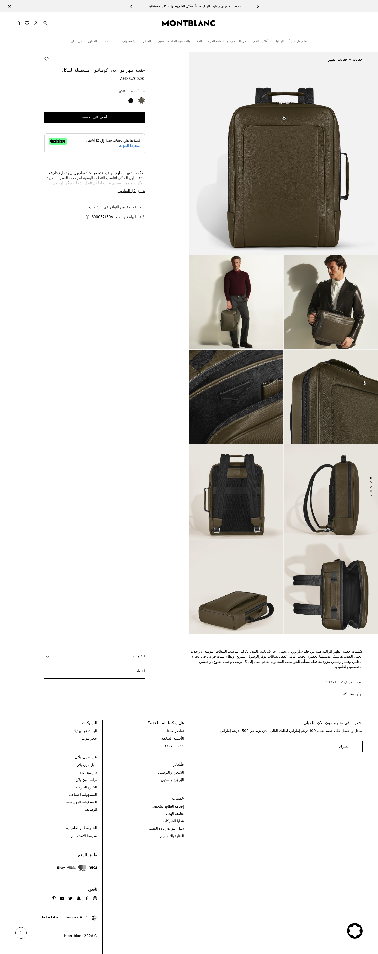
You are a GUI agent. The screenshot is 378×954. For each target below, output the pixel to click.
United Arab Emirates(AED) (64, 917)
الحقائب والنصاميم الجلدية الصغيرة (179, 41)
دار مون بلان (88, 772)
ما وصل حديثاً (298, 41)
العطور (92, 41)
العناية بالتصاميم (172, 836)
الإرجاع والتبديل (172, 780)
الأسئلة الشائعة (172, 738)
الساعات (108, 41)
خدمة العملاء (174, 746)
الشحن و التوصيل (171, 772)
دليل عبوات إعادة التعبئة (166, 828)
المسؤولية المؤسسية (81, 802)
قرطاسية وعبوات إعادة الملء (227, 41)
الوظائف (91, 809)
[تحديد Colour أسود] (131, 100)
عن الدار (76, 41)
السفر (147, 41)
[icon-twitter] (70, 898)
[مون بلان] (188, 23)
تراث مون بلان (86, 780)
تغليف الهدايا (174, 814)
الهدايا (280, 41)
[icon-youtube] (62, 898)
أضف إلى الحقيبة (94, 117)
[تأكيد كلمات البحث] (45, 23)
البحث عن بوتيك (85, 731)
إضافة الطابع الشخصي (167, 806)
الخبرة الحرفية (86, 787)
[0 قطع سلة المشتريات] (17, 24)
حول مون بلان (86, 765)
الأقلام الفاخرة (261, 41)
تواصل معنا (175, 731)
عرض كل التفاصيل (131, 191)
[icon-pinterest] (54, 898)
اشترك (344, 747)
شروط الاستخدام (84, 836)
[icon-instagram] (95, 898)
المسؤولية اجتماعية (83, 795)
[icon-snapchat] (79, 898)
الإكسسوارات (128, 41)
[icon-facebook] (87, 898)
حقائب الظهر (337, 60)
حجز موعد (89, 738)
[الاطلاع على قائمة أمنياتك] (27, 24)
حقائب (358, 60)
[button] (36, 23)
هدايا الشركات (173, 821)
